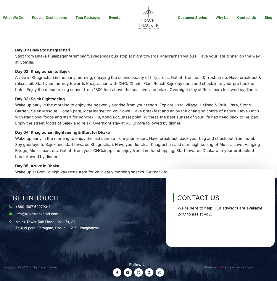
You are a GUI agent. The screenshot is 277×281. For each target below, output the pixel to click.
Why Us (222, 17)
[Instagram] (138, 272)
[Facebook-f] (117, 272)
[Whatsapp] (160, 272)
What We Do (13, 17)
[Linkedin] (149, 272)
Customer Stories (192, 17)
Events (114, 17)
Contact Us (246, 17)
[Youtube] (128, 272)
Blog (268, 17)
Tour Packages (88, 17)
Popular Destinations (49, 17)
